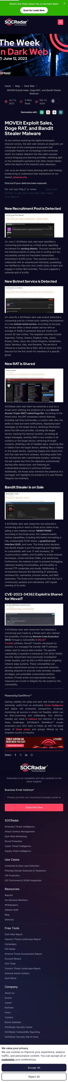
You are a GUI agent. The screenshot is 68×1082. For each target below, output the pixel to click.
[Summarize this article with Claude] (48, 112)
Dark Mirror (10, 978)
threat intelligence (53, 705)
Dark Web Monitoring (16, 836)
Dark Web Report (14, 934)
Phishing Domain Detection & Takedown (25, 870)
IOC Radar (10, 949)
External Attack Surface (17, 973)
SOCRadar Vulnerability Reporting (22, 1032)
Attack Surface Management (20, 831)
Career (8, 1002)
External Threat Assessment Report (23, 953)
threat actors (23, 729)
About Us (10, 993)
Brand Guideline (13, 1022)
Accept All (34, 1067)
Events (8, 997)
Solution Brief (11, 909)
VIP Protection (12, 875)
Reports (9, 895)
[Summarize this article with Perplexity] (60, 112)
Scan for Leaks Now (34, 10)
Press (8, 1012)
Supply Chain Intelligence (18, 851)
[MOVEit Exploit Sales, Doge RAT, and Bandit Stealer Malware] (16, 22)
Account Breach (13, 958)
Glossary (9, 919)
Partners (9, 1007)
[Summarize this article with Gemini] (54, 112)
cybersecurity (19, 177)
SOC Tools (10, 963)
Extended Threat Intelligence (20, 826)
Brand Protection (13, 841)
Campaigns (11, 944)
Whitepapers (11, 905)
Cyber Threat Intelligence (18, 846)
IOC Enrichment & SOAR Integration (23, 880)
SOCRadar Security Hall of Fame (21, 1036)
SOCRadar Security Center (18, 1027)
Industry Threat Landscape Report (23, 939)
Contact (9, 1017)
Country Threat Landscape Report (22, 968)
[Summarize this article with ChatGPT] (41, 112)
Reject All (34, 1076)
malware (32, 719)
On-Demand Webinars (16, 900)
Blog (7, 914)
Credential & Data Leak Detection (22, 865)
